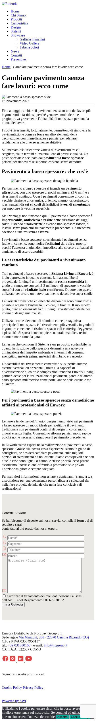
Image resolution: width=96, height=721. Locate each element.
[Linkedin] (21, 661)
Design (16, 27)
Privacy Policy (33, 687)
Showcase (18, 35)
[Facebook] (5, 661)
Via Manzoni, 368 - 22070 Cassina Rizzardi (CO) (54, 637)
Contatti (16, 55)
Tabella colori (29, 47)
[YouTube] (28, 661)
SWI (23, 701)
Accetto (62, 717)
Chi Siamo (18, 15)
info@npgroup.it (55, 645)
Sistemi (16, 31)
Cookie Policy (12, 687)
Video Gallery (30, 43)
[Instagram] (13, 661)
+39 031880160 (19, 645)
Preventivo (18, 59)
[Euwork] (9, 4)
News (15, 51)
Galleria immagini (32, 39)
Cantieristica (19, 23)
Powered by (11, 701)
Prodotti (16, 19)
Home (15, 11)
